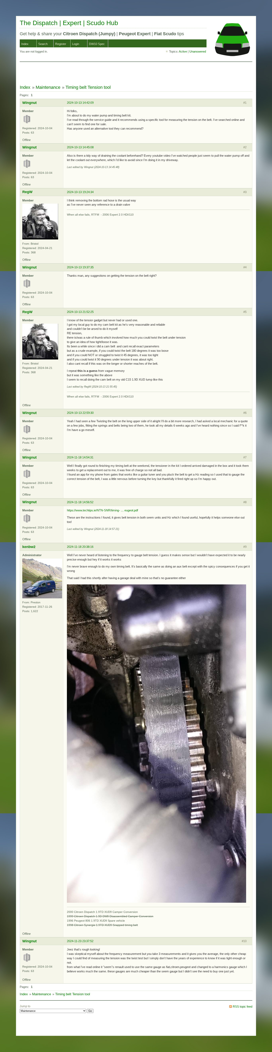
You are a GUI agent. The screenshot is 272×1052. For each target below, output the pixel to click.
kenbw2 (28, 547)
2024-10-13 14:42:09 (80, 102)
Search (43, 44)
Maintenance (48, 87)
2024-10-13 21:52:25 (80, 312)
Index (24, 44)
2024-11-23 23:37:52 (80, 941)
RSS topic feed (242, 1006)
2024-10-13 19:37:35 (80, 267)
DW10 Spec (97, 44)
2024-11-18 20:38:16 (80, 546)
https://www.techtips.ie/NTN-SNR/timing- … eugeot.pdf (102, 510)
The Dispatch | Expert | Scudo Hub (69, 22)
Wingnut (29, 103)
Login (75, 44)
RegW (27, 192)
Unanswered (197, 51)
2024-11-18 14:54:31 (80, 457)
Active (183, 51)
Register (60, 44)
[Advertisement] (92, 73)
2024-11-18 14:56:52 (80, 502)
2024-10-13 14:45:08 (80, 147)
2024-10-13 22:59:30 (80, 412)
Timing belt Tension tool (88, 87)
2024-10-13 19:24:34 (80, 192)
